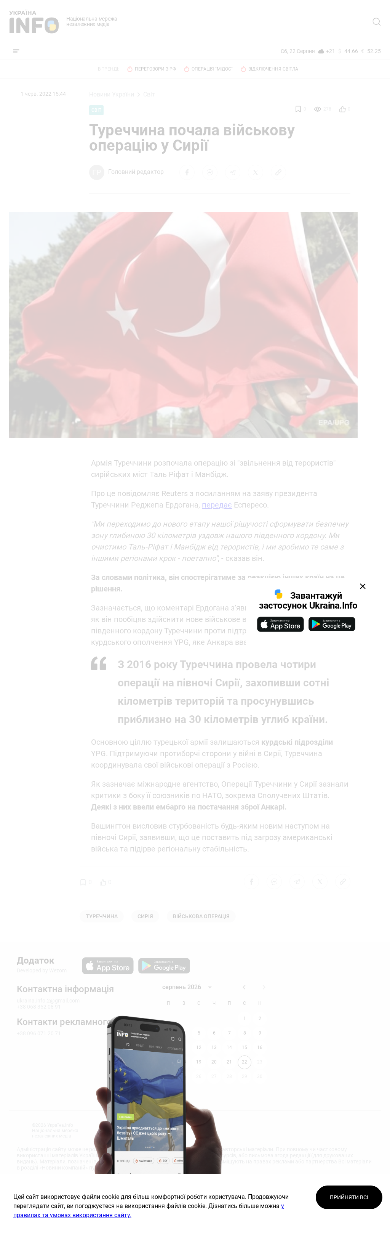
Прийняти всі (349, 1197)
